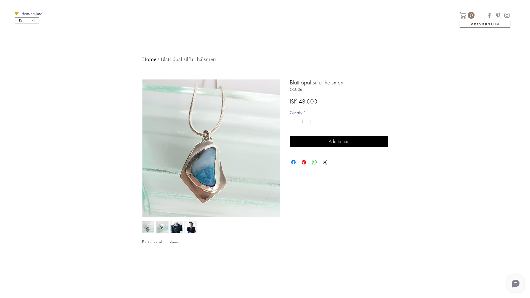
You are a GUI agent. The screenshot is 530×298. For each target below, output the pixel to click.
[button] (17, 13)
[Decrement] (294, 122)
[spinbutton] (302, 122)
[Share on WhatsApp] (314, 162)
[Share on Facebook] (293, 162)
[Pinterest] (498, 15)
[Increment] (311, 122)
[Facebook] (489, 15)
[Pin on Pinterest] (304, 162)
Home (149, 59)
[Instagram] (507, 15)
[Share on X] (325, 162)
